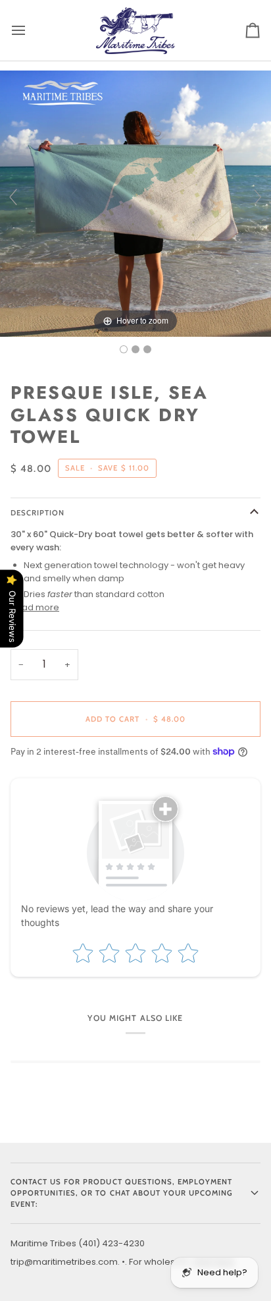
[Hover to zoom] (135, 202)
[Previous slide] (13, 197)
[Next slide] (258, 197)
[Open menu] (30, 30)
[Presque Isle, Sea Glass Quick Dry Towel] (124, 349)
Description (37, 512)
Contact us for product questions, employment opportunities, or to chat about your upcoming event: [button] (122, 1193)
